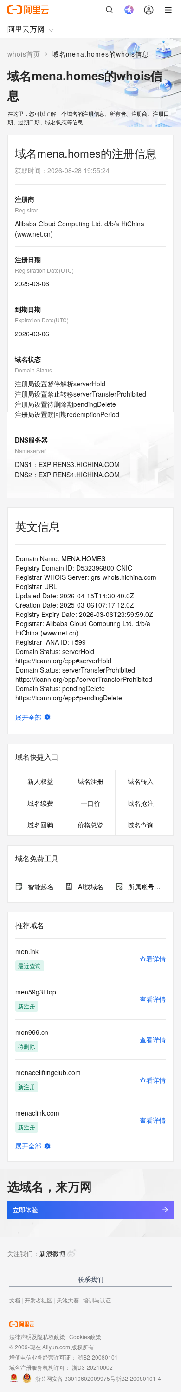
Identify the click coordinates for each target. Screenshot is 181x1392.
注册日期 (28, 259)
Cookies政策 (85, 1337)
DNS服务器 (31, 439)
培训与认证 (97, 1300)
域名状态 (28, 359)
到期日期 (28, 309)
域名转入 (141, 781)
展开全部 (28, 717)
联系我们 (90, 1278)
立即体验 (25, 1209)
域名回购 (40, 824)
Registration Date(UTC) (44, 270)
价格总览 (90, 824)
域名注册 (90, 781)
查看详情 (153, 958)
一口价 (90, 803)
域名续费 (40, 803)
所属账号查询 (147, 886)
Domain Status (33, 370)
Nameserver (30, 451)
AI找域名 (90, 886)
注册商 (24, 199)
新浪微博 (52, 1253)
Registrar (26, 210)
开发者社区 (38, 1300)
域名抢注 (141, 803)
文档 (14, 1300)
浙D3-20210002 (92, 1367)
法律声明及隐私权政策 (37, 1337)
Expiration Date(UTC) (42, 320)
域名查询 (141, 824)
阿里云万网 (26, 29)
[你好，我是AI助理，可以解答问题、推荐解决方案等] (129, 9)
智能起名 (41, 886)
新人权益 (40, 781)
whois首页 (23, 53)
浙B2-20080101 (98, 1357)
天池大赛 (68, 1300)
